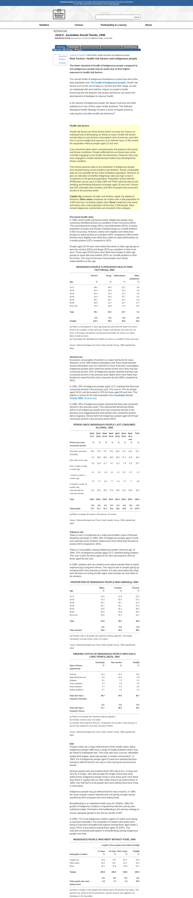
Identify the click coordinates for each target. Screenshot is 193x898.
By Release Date (60, 31)
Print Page (69, 50)
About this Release (62, 57)
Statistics (44, 25)
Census (79, 25)
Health (81, 55)
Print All (79, 50)
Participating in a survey (114, 25)
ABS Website (114, 4)
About (148, 25)
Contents (62, 63)
